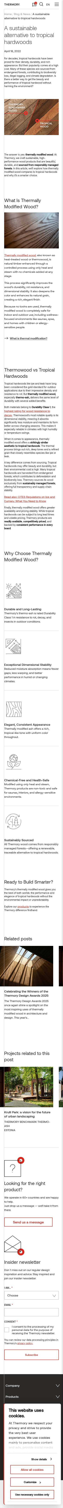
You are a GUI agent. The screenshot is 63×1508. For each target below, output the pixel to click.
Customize (30, 1482)
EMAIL (8, 1304)
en (48, 4)
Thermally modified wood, (20, 255)
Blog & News (22, 14)
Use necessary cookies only (32, 1494)
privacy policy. (25, 1343)
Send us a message (28, 1222)
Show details (39, 1459)
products (23, 906)
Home (8, 14)
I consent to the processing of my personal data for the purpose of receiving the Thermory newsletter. (33, 1330)
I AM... (8, 1287)
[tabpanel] (26, 984)
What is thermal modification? (28, 338)
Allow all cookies (32, 1469)
